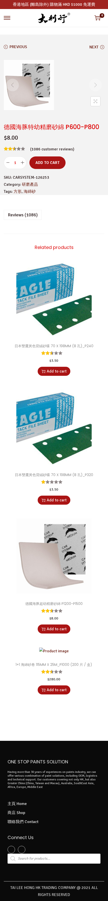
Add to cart (47, 162)
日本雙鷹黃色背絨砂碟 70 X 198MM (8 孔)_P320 (54, 474)
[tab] (54, 215)
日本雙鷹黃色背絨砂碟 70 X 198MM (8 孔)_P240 (54, 345)
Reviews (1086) (23, 215)
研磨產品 (30, 184)
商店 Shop (16, 812)
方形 (18, 191)
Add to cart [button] (57, 371)
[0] (97, 18)
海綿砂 (30, 191)
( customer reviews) (52, 149)
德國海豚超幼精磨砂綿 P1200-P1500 (54, 603)
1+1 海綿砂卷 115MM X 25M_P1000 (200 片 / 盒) (54, 664)
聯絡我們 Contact (23, 821)
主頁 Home (17, 803)
